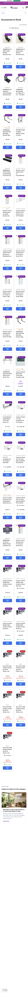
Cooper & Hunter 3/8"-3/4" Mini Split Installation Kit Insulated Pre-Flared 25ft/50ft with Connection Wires (20, 500)
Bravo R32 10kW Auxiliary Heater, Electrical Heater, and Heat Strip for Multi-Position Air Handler (20, 668)
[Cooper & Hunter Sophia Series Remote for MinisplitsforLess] (7, 240)
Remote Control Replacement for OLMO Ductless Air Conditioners (7, 213)
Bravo (7, 664)
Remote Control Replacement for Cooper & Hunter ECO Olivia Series (20, 253)
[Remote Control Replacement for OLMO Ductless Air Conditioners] (7, 199)
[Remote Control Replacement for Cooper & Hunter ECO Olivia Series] (20, 240)
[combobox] (14, 13)
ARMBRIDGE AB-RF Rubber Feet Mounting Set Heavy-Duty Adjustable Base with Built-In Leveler (7, 173)
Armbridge (7, 47)
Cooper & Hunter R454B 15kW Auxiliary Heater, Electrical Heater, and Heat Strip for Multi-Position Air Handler (20, 583)
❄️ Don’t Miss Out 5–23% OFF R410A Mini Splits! (14, 2)
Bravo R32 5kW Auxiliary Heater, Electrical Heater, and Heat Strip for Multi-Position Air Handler (7, 668)
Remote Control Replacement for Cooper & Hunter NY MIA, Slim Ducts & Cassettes (7, 334)
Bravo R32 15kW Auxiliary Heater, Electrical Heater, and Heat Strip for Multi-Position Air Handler (20, 709)
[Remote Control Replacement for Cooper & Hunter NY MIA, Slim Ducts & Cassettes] (7, 320)
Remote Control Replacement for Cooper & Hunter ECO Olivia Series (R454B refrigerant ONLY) (20, 543)
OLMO (7, 208)
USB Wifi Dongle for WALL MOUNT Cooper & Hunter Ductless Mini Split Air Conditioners (20, 132)
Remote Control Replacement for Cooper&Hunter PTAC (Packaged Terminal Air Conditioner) (20, 173)
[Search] (25, 13)
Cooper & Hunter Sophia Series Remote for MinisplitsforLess (7, 253)
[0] (25, 7)
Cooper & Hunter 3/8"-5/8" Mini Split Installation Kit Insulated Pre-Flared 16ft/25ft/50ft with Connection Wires (20, 460)
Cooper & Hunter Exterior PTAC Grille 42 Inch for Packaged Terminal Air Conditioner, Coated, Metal (20, 213)
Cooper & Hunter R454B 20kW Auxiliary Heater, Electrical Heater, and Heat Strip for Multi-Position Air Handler (20, 626)
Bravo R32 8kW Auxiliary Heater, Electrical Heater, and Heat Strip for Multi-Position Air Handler (7, 709)
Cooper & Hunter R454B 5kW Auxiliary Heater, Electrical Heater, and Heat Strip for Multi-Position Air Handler (7, 583)
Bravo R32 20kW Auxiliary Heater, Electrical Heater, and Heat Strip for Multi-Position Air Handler (7, 750)
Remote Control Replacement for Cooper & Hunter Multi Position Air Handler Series (20, 294)
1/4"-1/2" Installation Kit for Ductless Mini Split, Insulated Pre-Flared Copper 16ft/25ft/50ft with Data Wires (7, 460)
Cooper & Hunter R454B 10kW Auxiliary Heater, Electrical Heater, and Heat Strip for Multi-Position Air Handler (7, 626)
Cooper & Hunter (20, 128)
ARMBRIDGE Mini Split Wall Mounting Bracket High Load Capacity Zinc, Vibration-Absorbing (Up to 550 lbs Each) (7, 132)
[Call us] (23, 7)
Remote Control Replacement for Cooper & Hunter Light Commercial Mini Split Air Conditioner (7, 294)
